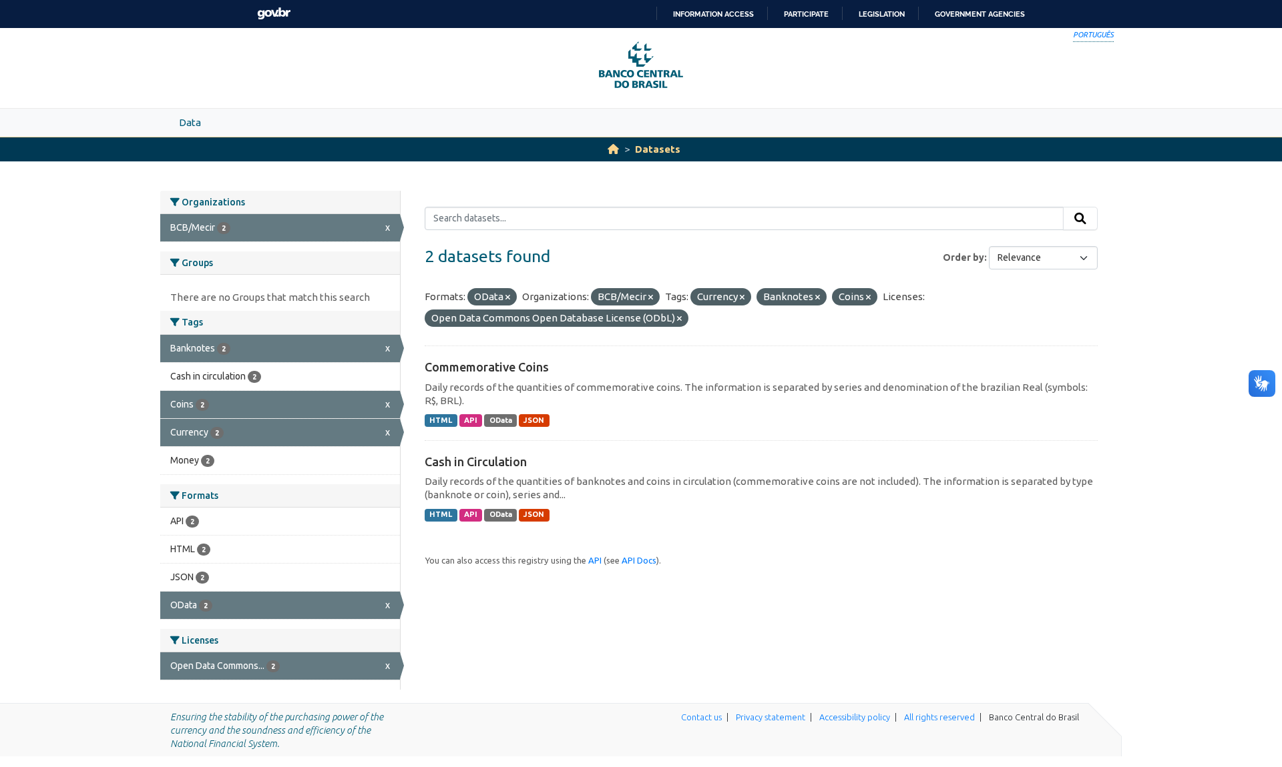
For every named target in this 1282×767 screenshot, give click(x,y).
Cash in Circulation (476, 461)
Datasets (657, 149)
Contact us (701, 717)
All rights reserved (939, 717)
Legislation (882, 14)
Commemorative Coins (487, 366)
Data (190, 122)
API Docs (639, 560)
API (470, 420)
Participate (806, 14)
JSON (533, 420)
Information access (713, 14)
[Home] (613, 149)
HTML (440, 420)
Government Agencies (980, 14)
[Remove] (507, 297)
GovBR (273, 13)
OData (500, 420)
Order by (963, 257)
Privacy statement (770, 717)
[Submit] (1080, 219)
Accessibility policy (854, 717)
